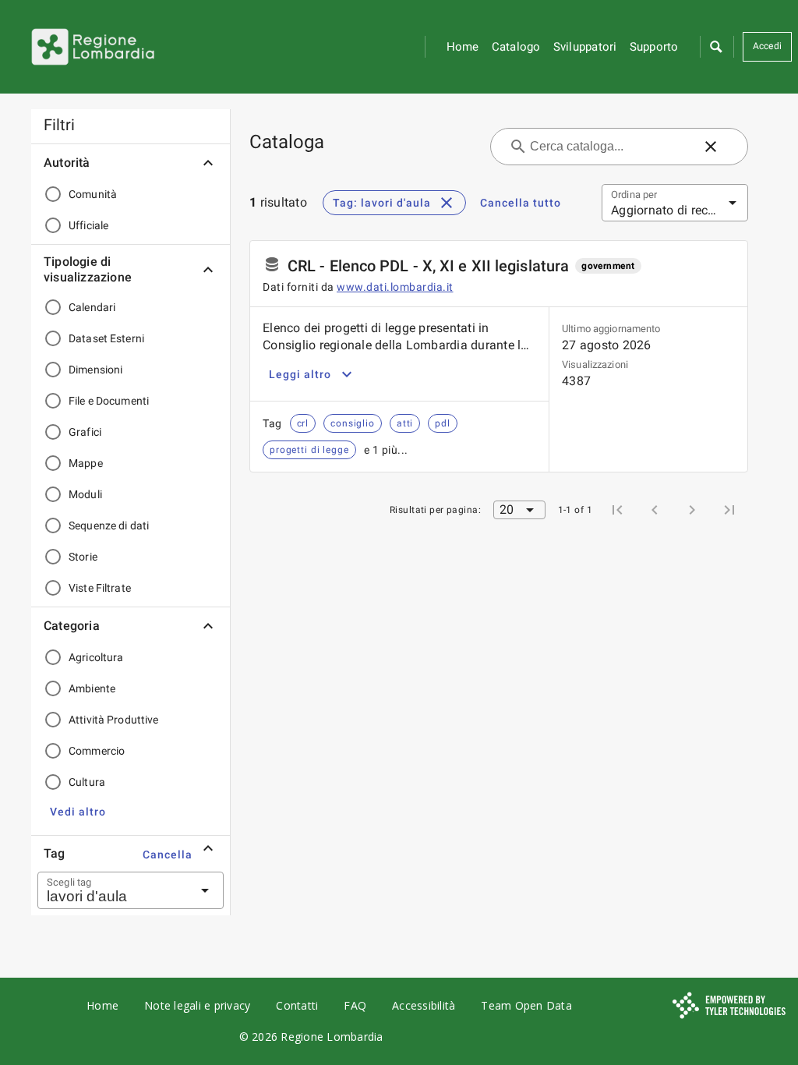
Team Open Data (526, 1005)
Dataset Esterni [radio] (106, 338)
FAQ (355, 1005)
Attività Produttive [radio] (114, 719)
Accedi (767, 46)
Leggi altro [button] (300, 374)
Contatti (297, 1005)
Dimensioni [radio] (95, 369)
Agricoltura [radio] (96, 657)
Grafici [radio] (85, 432)
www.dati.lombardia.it (395, 287)
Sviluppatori (585, 47)
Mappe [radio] (86, 463)
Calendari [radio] (92, 307)
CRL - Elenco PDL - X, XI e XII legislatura (428, 266)
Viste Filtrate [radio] (100, 588)
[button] (715, 47)
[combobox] (111, 890)
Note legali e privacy (197, 1005)
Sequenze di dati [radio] (109, 525)
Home (463, 47)
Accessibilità (423, 1005)
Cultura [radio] (87, 782)
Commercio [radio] (97, 751)
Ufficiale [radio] (88, 225)
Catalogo (516, 47)
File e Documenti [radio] (109, 401)
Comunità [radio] (93, 194)
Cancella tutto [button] (520, 202)
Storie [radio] (83, 556)
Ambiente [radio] (92, 688)
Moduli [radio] (85, 494)
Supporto (654, 47)
